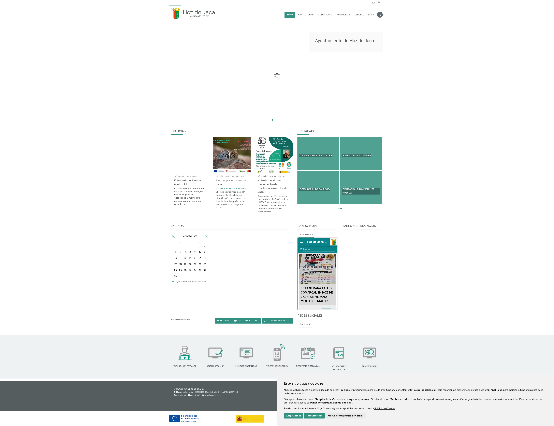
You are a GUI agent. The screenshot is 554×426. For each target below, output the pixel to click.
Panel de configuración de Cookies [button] (345, 416)
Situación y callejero (278, 321)
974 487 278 (195, 395)
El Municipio (325, 15)
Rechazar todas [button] (314, 416)
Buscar (380, 15)
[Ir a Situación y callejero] (379, 2)
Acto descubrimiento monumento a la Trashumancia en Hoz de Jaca (272, 186)
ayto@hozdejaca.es (212, 395)
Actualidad (343, 15)
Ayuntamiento (306, 15)
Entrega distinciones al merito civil (187, 182)
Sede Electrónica (364, 15)
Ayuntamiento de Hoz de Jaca (190, 281)
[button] (173, 236)
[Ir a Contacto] (373, 2)
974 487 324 (181, 395)
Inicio (290, 15)
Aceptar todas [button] (293, 416)
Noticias (225, 321)
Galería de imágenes (248, 321)
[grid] (190, 260)
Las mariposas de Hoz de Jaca (231, 182)
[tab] (306, 235)
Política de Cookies (384, 408)
